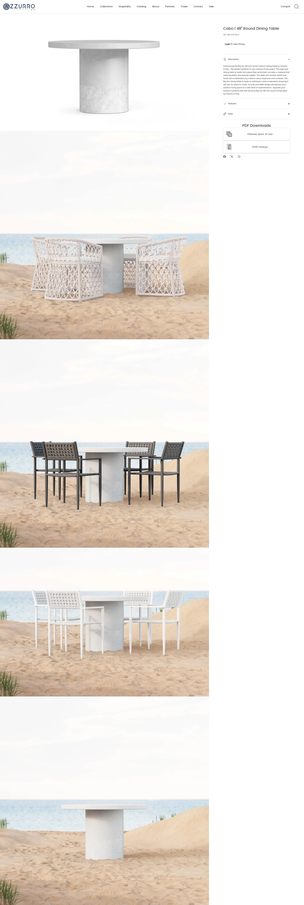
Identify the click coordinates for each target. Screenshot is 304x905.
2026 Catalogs (260, 146)
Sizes (230, 114)
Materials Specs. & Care (259, 134)
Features (232, 103)
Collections (106, 6)
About (155, 6)
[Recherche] (296, 6)
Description (233, 59)
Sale (211, 6)
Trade (184, 6)
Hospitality (125, 6)
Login (227, 44)
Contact (198, 6)
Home (90, 6)
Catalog (141, 6)
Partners (170, 6)
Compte (285, 6)
